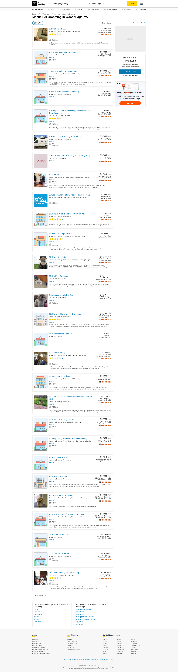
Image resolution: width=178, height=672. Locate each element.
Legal (111, 659)
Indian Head (38, 614)
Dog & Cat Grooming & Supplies (73, 177)
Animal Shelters (81, 618)
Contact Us (35, 641)
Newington (37, 621)
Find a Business (72, 641)
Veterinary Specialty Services (85, 616)
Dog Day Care (62, 115)
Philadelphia (134, 649)
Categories (70, 647)
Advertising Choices (38, 647)
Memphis (119, 653)
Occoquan (37, 618)
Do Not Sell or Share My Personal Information (83, 659)
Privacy (65, 659)
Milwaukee (134, 641)
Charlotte (105, 647)
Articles (69, 639)
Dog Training (80, 624)
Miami (133, 639)
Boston (105, 645)
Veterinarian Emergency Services (86, 619)
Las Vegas (120, 647)
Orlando (133, 647)
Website (51, 37)
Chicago (105, 649)
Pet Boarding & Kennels (79, 236)
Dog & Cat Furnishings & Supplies (68, 197)
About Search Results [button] (139, 23)
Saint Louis (134, 653)
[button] (141, 4)
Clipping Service (68, 422)
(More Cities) (116, 635)
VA (39, 14)
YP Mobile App (72, 643)
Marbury (36, 619)
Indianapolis (120, 643)
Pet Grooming (76, 31)
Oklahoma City (135, 645)
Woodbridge (46, 14)
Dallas (104, 651)
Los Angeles (120, 649)
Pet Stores (83, 197)
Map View (39, 23)
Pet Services (56, 14)
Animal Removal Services (84, 609)
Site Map (70, 645)
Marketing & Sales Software (41, 653)
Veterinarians (80, 613)
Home (34, 14)
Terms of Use (104, 659)
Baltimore (105, 643)
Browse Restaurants (73, 649)
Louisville (120, 651)
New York (134, 643)
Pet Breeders (80, 611)
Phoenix (133, 651)
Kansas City (120, 645)
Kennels (69, 115)
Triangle (36, 616)
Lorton (36, 609)
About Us (35, 639)
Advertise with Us (37, 643)
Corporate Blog (37, 645)
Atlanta (105, 639)
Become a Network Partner (40, 649)
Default (108, 23)
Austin (105, 641)
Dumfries (37, 611)
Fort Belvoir (38, 613)
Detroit (119, 639)
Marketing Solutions (38, 651)
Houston (119, 641)
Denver (105, 653)
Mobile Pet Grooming (55, 31)
